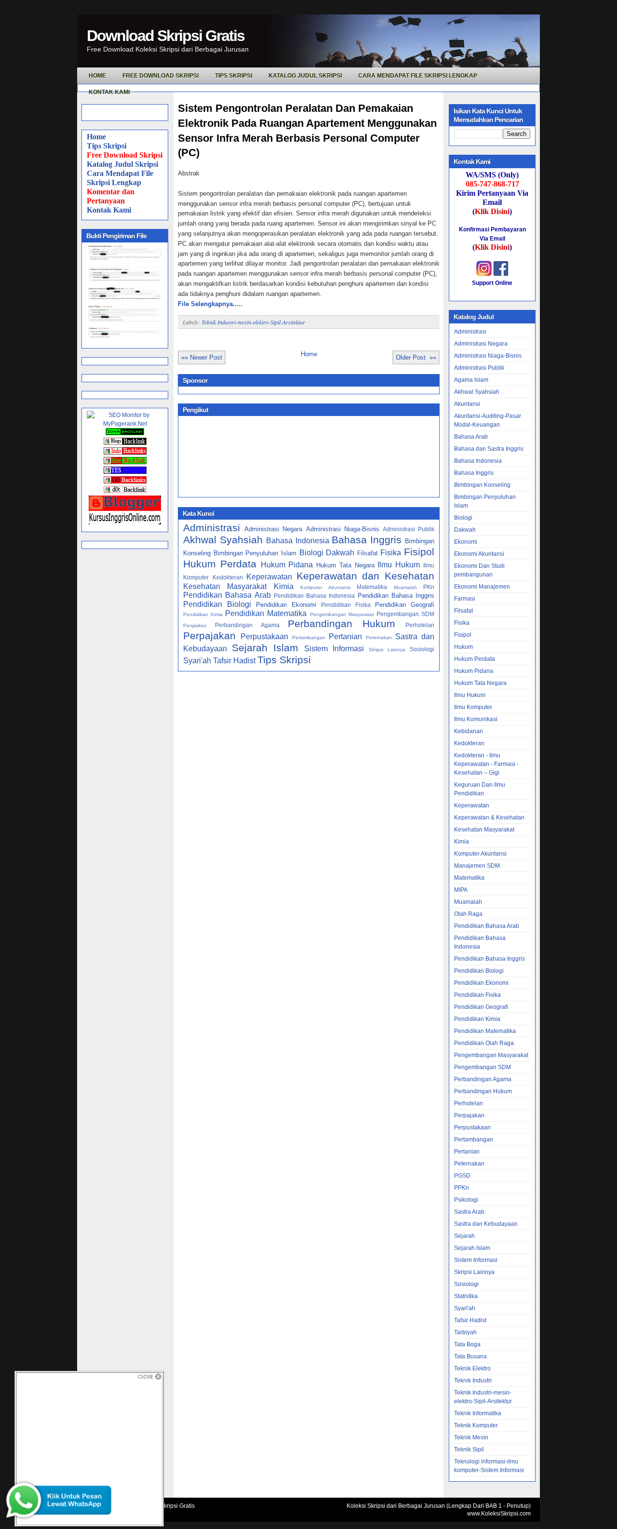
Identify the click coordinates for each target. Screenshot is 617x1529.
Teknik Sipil (469, 1449)
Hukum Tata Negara (345, 565)
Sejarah (464, 1236)
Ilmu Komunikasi (475, 719)
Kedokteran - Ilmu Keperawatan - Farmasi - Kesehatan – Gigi (486, 764)
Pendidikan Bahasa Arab (227, 595)
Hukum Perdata (219, 563)
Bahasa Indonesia (297, 540)
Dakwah (340, 553)
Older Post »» (416, 357)
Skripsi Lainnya (387, 649)
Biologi (311, 553)
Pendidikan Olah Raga (484, 1043)
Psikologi (466, 1199)
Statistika (466, 1296)
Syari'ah (197, 661)
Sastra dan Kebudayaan (486, 1224)
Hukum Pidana (287, 565)
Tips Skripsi (233, 75)
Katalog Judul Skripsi (122, 164)
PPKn (461, 1187)
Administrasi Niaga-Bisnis (342, 529)
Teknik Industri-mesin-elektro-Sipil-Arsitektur (253, 322)
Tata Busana (470, 1356)
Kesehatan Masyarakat (225, 586)
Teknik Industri (473, 1380)
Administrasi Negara (273, 529)
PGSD (462, 1175)
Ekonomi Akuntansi (479, 553)
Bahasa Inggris (367, 539)
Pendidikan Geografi (404, 604)
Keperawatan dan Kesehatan (365, 575)
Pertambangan (308, 637)
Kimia (284, 586)
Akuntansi (467, 404)
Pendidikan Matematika (266, 613)
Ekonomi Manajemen (482, 586)
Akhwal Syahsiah (223, 539)
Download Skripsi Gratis (165, 35)
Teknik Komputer (476, 1425)
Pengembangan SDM (405, 614)
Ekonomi (465, 541)
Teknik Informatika (477, 1413)
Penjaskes (194, 625)
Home (96, 137)
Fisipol (419, 551)
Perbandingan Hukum (341, 623)
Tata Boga (467, 1344)
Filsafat (367, 553)
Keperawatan (269, 577)
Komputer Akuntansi (325, 587)
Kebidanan (468, 731)
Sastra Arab (469, 1211)
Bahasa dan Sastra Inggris (488, 448)
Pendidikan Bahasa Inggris (396, 595)
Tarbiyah (465, 1332)
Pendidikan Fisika (346, 605)
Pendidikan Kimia (203, 614)
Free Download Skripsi (160, 75)
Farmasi (464, 598)
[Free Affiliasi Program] (125, 522)
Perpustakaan (264, 636)
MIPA (461, 889)
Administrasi (211, 527)
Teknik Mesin (471, 1437)
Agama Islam (471, 379)
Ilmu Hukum (398, 565)
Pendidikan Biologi (217, 604)
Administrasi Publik (408, 529)
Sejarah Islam (265, 647)
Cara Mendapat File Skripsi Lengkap (417, 75)
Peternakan (379, 637)
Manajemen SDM (477, 865)
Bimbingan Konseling (482, 485)
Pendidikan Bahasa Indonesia (314, 595)
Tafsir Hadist (234, 661)
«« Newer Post (201, 357)
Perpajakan (209, 635)
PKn (428, 587)
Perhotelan (419, 625)
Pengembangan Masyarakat (342, 614)
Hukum (463, 647)
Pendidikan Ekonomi (286, 604)
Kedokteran (228, 577)
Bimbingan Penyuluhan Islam (255, 553)
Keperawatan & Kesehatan (489, 817)
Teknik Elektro (472, 1368)
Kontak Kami (109, 210)
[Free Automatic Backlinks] (125, 433)
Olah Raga (468, 914)
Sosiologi (422, 649)
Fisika (390, 553)
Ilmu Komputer (473, 707)
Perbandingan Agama (247, 625)
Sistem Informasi (334, 648)
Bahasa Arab (471, 436)
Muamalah (405, 587)
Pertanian (345, 636)
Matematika (372, 587)
